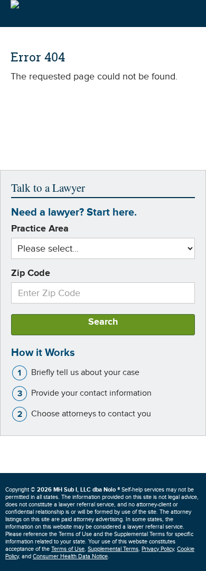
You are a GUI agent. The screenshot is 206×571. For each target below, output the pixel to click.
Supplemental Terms (113, 549)
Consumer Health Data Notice (70, 556)
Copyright (62, 489)
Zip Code (30, 273)
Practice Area (40, 229)
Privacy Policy (158, 549)
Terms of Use (68, 549)
